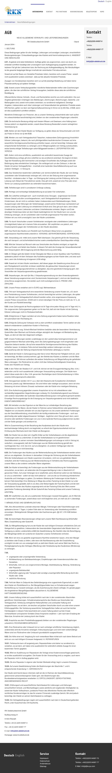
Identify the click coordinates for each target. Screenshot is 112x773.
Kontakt (49, 12)
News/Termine (91, 12)
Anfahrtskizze (45, 763)
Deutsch (101, 1)
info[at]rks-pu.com (88, 766)
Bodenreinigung (76, 12)
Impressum (44, 758)
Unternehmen (37, 12)
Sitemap (43, 766)
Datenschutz (45, 761)
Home (102, 12)
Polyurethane (61, 12)
